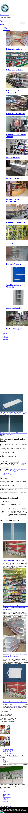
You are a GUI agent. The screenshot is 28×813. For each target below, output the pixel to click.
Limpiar (24, 463)
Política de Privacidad (8, 750)
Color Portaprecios (5, 463)
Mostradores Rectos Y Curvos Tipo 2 (15, 200)
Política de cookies (7, 752)
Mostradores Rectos (14, 178)
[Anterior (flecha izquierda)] (0, 805)
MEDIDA (5, 461)
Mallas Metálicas (13, 158)
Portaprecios (20, 471)
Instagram (5, 801)
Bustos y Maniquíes (14, 329)
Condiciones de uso (8, 749)
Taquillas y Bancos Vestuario (13, 286)
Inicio (4, 791)
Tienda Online (6, 794)
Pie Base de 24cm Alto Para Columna (15, 702)
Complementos (6, 797)
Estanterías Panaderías (15, 222)
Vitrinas (9, 243)
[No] (3, 812)
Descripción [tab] (6, 473)
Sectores (5, 795)
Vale (2, 812)
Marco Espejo (13, 471)
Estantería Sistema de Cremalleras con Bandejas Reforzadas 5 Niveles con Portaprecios (15, 607)
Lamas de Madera (13, 264)
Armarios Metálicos (14, 308)
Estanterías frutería (14, 49)
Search (22, 23)
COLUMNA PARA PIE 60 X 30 (13, 560)
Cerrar (10, 806)
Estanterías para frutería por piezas (17, 469)
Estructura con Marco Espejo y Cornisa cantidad (12, 464)
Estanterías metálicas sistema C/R (14, 92)
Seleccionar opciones (15, 564)
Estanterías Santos (4, 15)
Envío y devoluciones (8, 753)
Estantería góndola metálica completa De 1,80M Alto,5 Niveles (15, 655)
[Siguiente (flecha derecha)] (2, 805)
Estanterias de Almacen (15, 114)
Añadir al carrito (4, 468)
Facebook (5, 799)
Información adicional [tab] (8, 475)
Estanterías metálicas (14, 70)
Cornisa (7, 471)
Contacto (5, 798)
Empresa (5, 792)
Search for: (2, 23)
